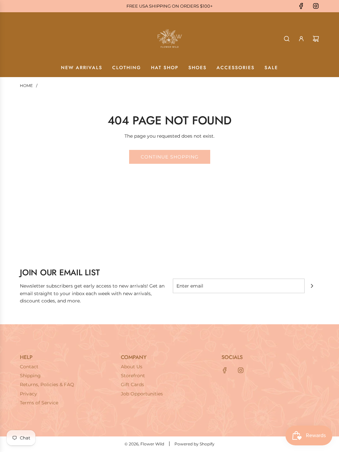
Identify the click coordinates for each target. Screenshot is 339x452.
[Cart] (316, 38)
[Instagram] (316, 6)
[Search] (286, 38)
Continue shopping (170, 157)
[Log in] (301, 38)
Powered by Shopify (194, 443)
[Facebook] (301, 6)
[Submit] (312, 286)
